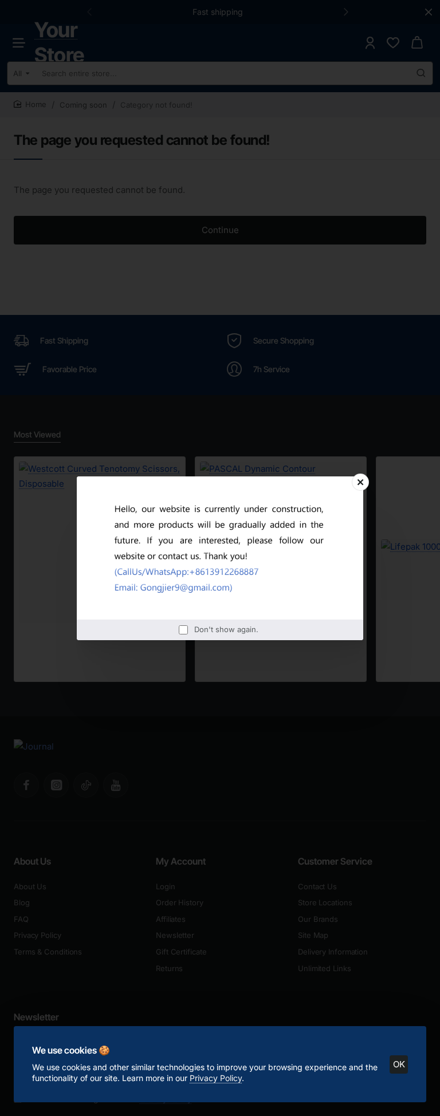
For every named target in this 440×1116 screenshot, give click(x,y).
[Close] (360, 482)
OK (399, 1064)
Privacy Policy (216, 1078)
